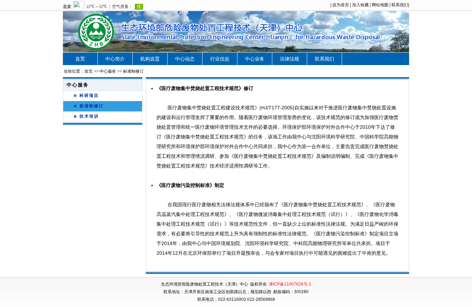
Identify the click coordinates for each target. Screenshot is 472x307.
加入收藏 (360, 4)
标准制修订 (91, 105)
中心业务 (254, 59)
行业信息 (219, 59)
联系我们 (399, 4)
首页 (80, 59)
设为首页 (340, 4)
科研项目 (89, 95)
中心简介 (115, 59)
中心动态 (185, 59)
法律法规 (289, 59)
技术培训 (89, 116)
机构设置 (150, 59)
